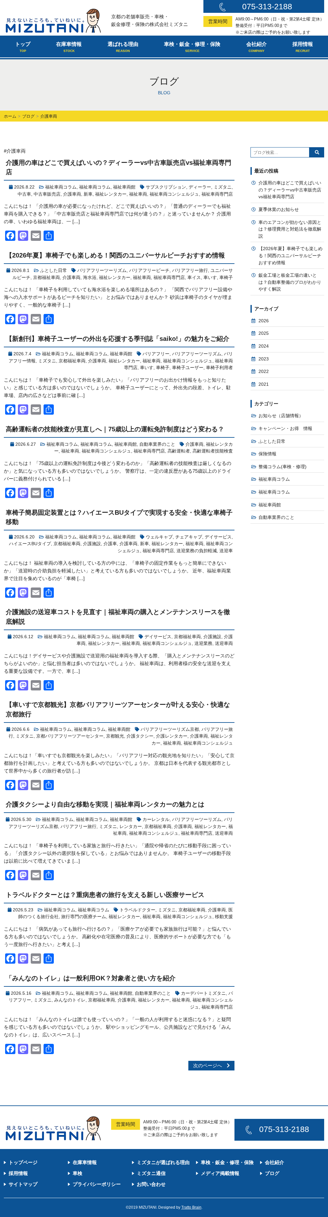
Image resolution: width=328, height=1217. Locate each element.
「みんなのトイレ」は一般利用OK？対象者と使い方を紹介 (91, 978)
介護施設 (92, 543)
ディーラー (200, 187)
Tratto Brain (191, 1207)
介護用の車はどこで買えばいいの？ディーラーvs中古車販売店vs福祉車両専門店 (289, 190)
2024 (263, 346)
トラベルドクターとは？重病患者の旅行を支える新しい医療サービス (105, 894)
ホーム (10, 116)
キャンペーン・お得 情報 (285, 428)
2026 (263, 320)
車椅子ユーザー (187, 367)
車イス (194, 277)
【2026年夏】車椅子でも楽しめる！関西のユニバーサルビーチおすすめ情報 (115, 255)
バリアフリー (156, 353)
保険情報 (267, 454)
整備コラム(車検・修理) (282, 466)
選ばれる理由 (123, 47)
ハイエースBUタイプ (30, 543)
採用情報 (302, 47)
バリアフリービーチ (149, 270)
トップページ (23, 1162)
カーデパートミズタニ (203, 993)
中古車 (24, 194)
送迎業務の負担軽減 (196, 550)
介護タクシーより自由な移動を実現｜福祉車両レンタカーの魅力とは (105, 804)
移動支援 (224, 916)
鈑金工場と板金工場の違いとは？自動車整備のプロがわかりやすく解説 (289, 282)
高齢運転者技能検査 (213, 451)
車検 (77, 1173)
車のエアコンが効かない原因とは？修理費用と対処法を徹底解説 (289, 229)
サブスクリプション (166, 187)
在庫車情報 (69, 47)
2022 (263, 371)
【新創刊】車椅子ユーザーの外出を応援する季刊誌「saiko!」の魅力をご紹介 (117, 338)
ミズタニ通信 (151, 1173)
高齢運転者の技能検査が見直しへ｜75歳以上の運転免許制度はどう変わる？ (115, 429)
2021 (263, 384)
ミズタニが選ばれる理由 (163, 1162)
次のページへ (210, 1065)
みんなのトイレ (70, 1000)
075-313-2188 (267, 6)
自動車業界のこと (157, 444)
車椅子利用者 (219, 367)
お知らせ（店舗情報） (280, 415)
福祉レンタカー (111, 194)
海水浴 (89, 277)
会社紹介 (256, 47)
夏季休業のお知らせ (278, 209)
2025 (263, 333)
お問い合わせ (151, 1184)
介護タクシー (140, 736)
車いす (210, 277)
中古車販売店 (47, 194)
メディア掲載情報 (220, 1173)
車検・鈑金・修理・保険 (192, 47)
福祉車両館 (124, 187)
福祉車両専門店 (217, 194)
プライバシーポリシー (97, 1184)
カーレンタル (156, 819)
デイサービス (218, 537)
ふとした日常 (53, 270)
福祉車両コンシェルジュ (174, 194)
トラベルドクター (137, 910)
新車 (88, 194)
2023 (263, 359)
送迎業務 (203, 643)
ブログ (28, 116)
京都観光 (115, 736)
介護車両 (72, 194)
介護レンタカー (171, 736)
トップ (22, 47)
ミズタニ (223, 187)
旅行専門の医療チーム (83, 916)
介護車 (110, 543)
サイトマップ (23, 1184)
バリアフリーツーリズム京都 (170, 729)
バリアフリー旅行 (190, 270)
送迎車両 (224, 643)
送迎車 (226, 550)
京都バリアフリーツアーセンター (69, 736)
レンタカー (130, 826)
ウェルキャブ (159, 537)
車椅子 (226, 277)
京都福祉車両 (46, 277)
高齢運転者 (179, 451)
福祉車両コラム (61, 187)
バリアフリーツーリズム (102, 270)
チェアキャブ (188, 537)
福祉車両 (138, 194)
